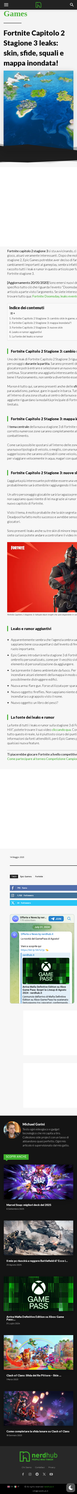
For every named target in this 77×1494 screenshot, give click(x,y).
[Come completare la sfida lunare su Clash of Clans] (38, 1408)
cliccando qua (61, 730)
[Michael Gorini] (12, 1134)
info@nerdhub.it (40, 1491)
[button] (72, 5)
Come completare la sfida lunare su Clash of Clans (37, 1431)
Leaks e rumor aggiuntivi (27, 332)
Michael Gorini (34, 1124)
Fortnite (39, 876)
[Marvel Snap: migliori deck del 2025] (38, 1182)
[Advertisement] (38, 206)
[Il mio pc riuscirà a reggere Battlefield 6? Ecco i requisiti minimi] (38, 1238)
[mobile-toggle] (6, 5)
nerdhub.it (49, 1487)
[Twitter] (44, 1474)
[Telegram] (37, 1474)
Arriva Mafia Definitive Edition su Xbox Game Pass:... (35, 1318)
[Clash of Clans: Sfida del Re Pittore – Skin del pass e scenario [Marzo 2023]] (38, 1352)
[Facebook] (23, 1474)
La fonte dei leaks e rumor (27, 336)
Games (15, 14)
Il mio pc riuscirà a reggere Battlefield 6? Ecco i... (37, 1260)
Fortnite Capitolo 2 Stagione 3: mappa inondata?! (42, 322)
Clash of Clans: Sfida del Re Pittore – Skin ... (33, 1375)
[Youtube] (51, 1474)
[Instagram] (30, 1474)
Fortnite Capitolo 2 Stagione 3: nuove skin (37, 327)
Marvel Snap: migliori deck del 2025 (28, 1204)
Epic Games (26, 876)
